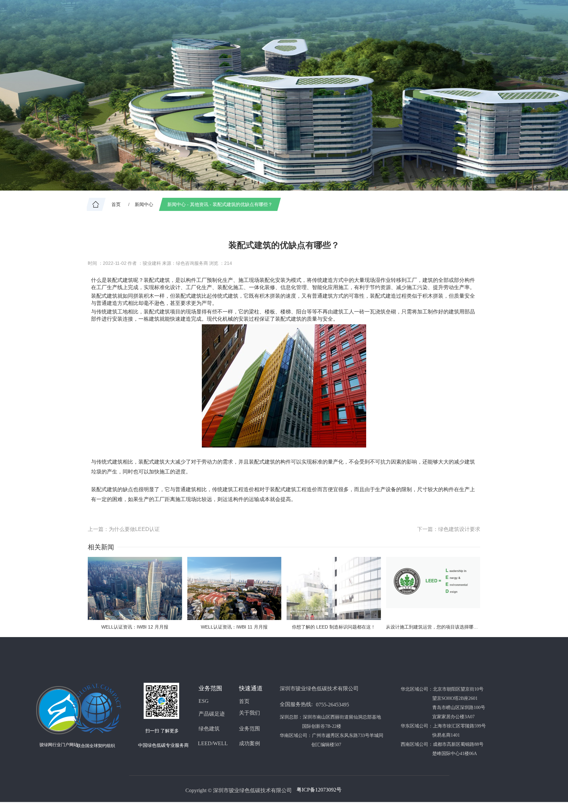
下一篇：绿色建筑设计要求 (448, 529)
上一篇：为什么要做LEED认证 (124, 529)
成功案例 (249, 743)
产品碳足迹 (212, 714)
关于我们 (249, 713)
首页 (244, 701)
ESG (204, 701)
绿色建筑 (209, 728)
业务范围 (249, 728)
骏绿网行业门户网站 (58, 744)
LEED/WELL (213, 743)
